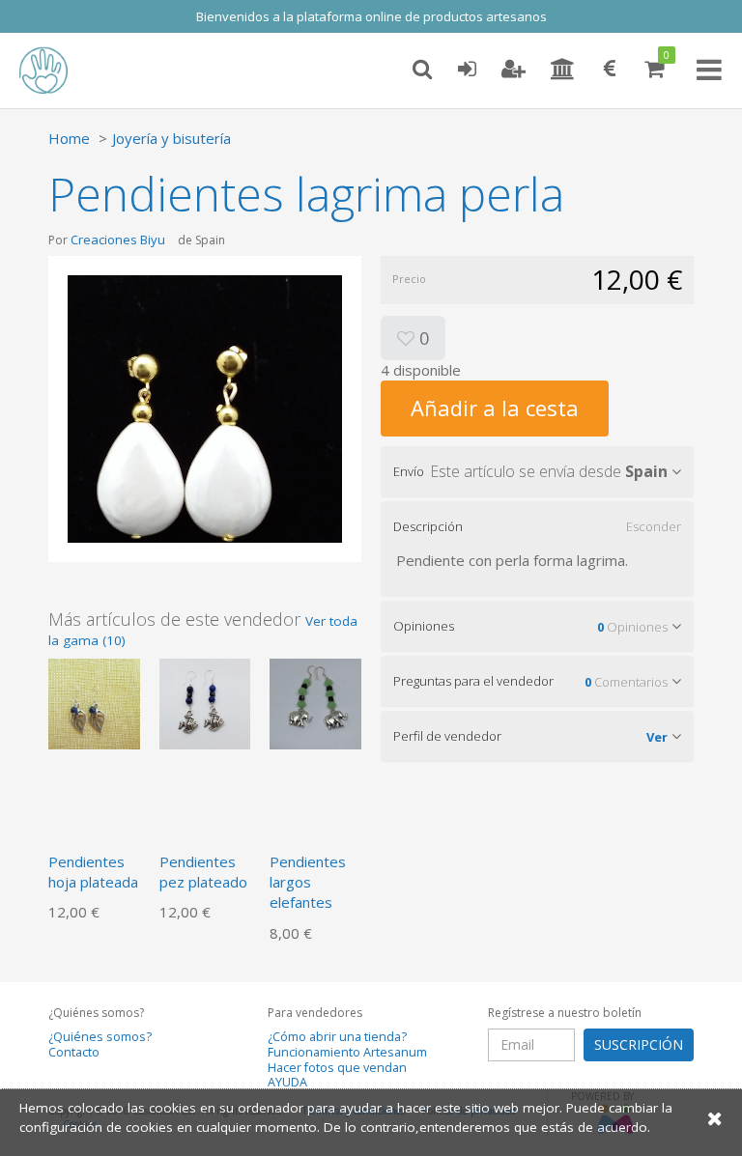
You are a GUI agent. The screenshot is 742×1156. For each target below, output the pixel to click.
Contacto (74, 1052)
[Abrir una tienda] (562, 69)
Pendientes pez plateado (203, 871)
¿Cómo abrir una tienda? (337, 1037)
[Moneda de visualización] (609, 69)
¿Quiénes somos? (100, 1037)
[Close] (715, 1118)
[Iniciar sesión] (466, 69)
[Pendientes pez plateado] (205, 702)
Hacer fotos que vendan (337, 1067)
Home (69, 138)
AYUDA (287, 1082)
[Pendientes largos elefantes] (315, 702)
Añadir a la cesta (495, 407)
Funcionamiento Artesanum (347, 1052)
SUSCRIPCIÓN (638, 1044)
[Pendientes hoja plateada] (94, 702)
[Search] (422, 69)
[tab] (537, 471)
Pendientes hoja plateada (93, 871)
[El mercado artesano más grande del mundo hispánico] (58, 70)
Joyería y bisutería (171, 138)
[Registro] (513, 69)
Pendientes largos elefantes (308, 882)
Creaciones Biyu (118, 239)
